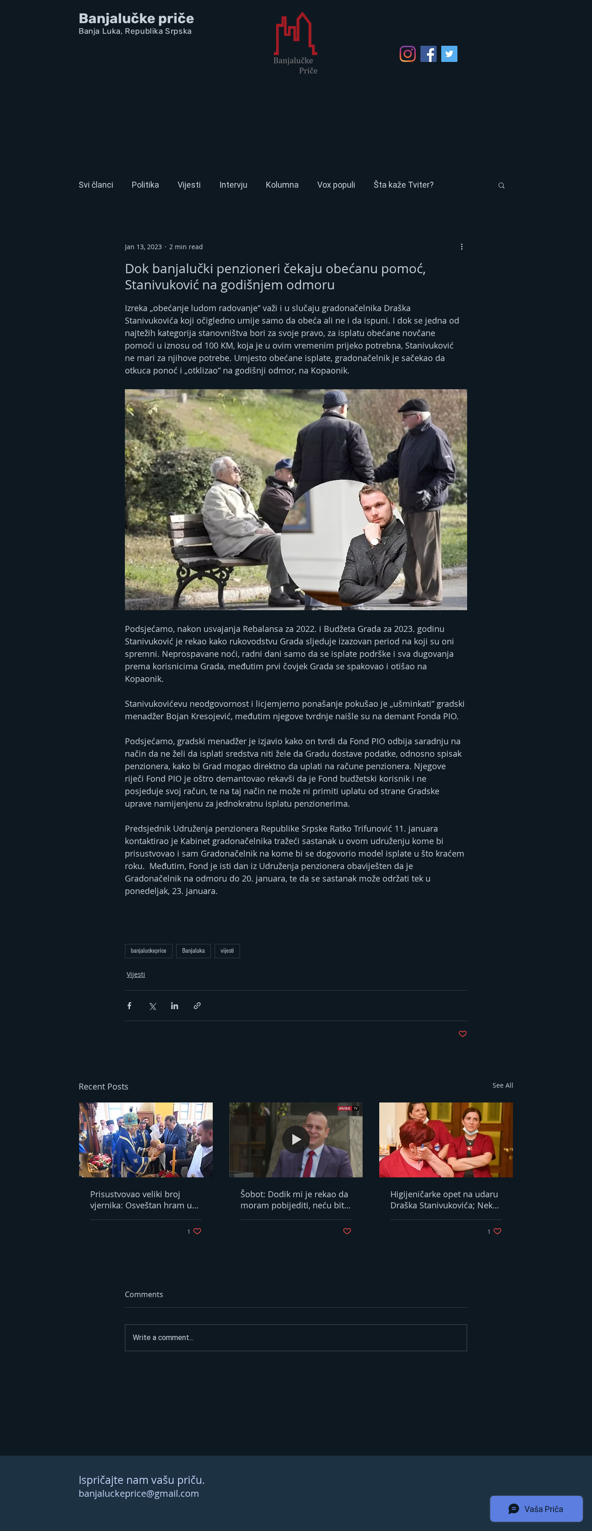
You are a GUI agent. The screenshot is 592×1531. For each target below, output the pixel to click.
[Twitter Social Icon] (449, 54)
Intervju (233, 185)
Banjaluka (193, 951)
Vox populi (336, 185)
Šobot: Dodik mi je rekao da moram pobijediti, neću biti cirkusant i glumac (294, 1199)
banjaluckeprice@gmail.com (139, 1493)
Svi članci (96, 185)
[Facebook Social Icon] (428, 54)
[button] (501, 185)
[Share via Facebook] (129, 1005)
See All (503, 1085)
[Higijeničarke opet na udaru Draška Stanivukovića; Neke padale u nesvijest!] (446, 1139)
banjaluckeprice (148, 951)
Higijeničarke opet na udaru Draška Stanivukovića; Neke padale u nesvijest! (444, 1199)
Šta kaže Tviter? (404, 185)
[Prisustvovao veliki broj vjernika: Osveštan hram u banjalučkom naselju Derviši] (146, 1139)
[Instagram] (408, 54)
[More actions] (461, 246)
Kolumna (282, 185)
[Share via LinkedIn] (174, 1005)
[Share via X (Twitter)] (152, 1005)
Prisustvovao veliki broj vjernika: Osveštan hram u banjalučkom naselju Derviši (145, 1199)
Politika (145, 185)
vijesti (227, 951)
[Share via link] (197, 1005)
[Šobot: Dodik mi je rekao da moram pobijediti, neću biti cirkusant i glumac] (296, 1139)
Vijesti (189, 185)
